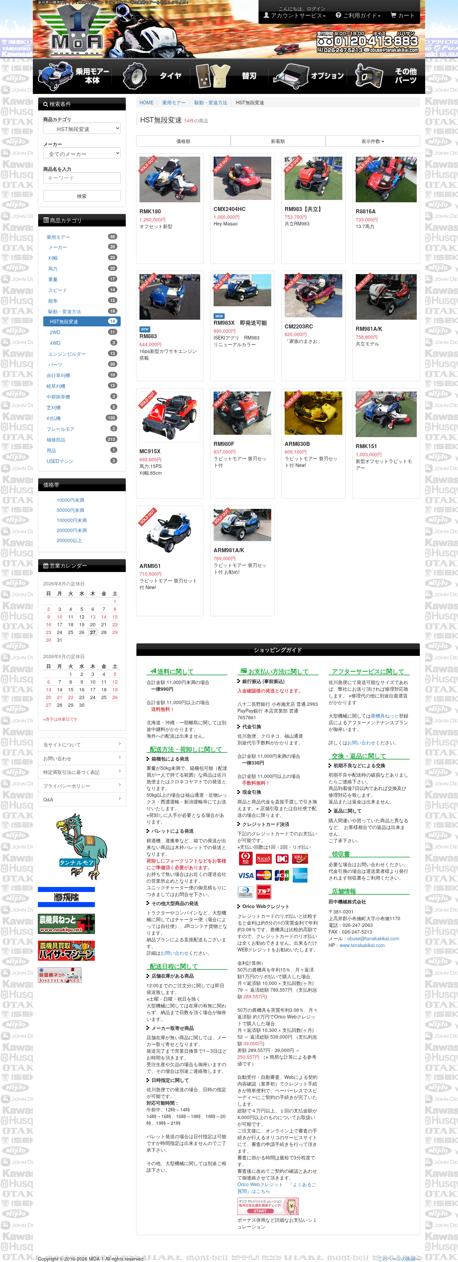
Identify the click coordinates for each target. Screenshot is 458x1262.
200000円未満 (72, 530)
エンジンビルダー (81, 353)
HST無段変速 (82, 321)
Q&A (48, 799)
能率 (81, 300)
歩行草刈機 (81, 375)
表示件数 (371, 141)
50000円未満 (70, 510)
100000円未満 (72, 520)
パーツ (81, 364)
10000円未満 (70, 499)
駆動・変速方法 (81, 311)
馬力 (81, 268)
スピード (81, 289)
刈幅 (81, 257)
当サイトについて (62, 744)
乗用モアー (81, 236)
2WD (82, 332)
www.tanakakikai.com (362, 945)
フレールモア (81, 428)
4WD (82, 342)
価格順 (183, 141)
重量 (81, 279)
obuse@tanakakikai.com (373, 938)
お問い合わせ (175, 952)
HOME (146, 102)
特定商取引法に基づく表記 (71, 772)
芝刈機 (81, 407)
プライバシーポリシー (66, 785)
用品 (81, 450)
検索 (82, 196)
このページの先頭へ (399, 1258)
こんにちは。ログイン (297, 12)
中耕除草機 (81, 396)
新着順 (278, 141)
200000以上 (69, 540)
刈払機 (81, 418)
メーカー (81, 247)
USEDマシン (81, 461)
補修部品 (81, 439)
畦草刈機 (81, 385)
